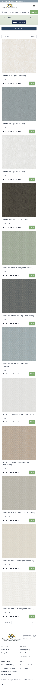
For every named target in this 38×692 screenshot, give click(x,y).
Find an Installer (6, 674)
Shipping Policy (25, 650)
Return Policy (24, 653)
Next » (33, 36)
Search (33, 12)
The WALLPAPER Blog (7, 665)
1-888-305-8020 (9, 1)
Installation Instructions (9, 671)
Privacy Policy (24, 668)
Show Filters (19, 28)
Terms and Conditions (27, 665)
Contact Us (21, 1)
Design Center (6, 653)
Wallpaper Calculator (8, 668)
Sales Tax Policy (25, 656)
